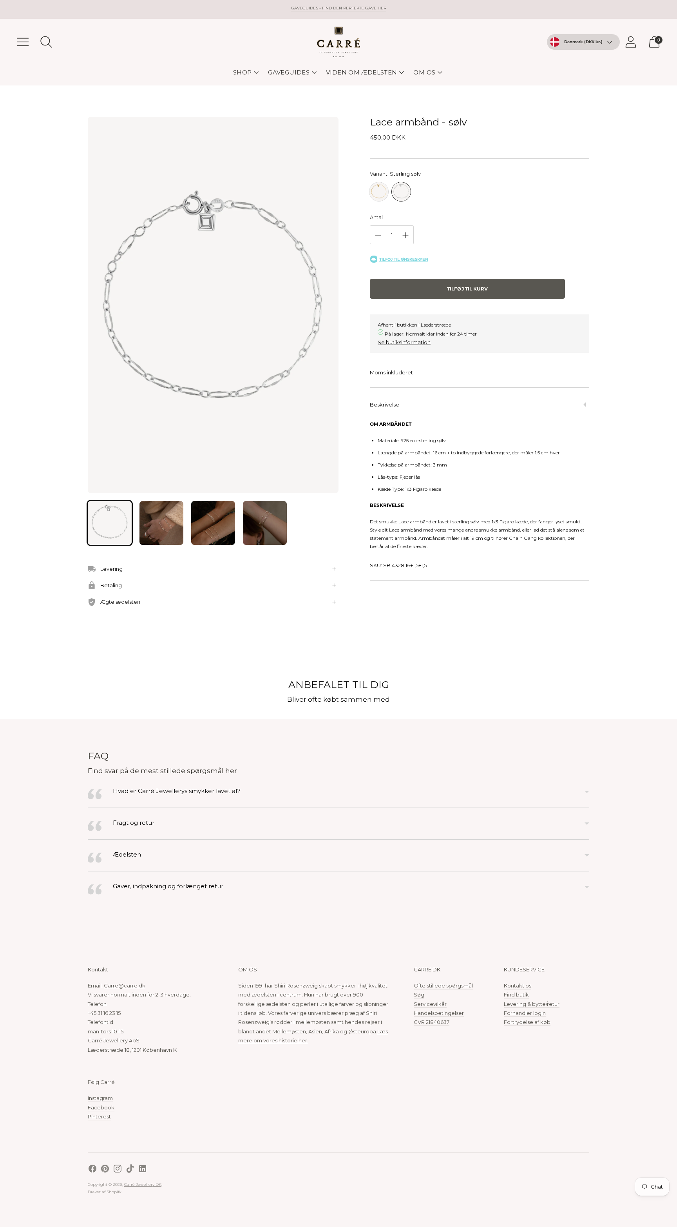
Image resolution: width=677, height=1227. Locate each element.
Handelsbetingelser (439, 1013)
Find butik (516, 994)
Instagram (100, 1098)
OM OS (424, 72)
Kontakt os (517, 985)
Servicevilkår (430, 1004)
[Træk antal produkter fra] (378, 235)
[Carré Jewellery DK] (338, 42)
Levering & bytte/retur (531, 1004)
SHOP (242, 72)
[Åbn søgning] (46, 42)
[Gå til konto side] (631, 42)
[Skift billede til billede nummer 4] (265, 523)
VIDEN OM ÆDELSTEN (361, 72)
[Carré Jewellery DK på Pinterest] (105, 1169)
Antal (376, 217)
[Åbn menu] (23, 42)
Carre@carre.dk (124, 985)
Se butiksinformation (404, 342)
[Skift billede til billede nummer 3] (213, 523)
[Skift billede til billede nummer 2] (161, 523)
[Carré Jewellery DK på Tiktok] (130, 1169)
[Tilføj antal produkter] (405, 235)
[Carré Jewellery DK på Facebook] (92, 1169)
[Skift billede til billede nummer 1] (110, 523)
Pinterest (99, 1116)
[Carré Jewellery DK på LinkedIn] (142, 1169)
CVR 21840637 (431, 1022)
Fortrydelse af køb (527, 1022)
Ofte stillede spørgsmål (443, 985)
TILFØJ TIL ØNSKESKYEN (403, 259)
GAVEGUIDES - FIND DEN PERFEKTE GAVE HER (338, 8)
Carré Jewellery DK (142, 1184)
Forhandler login (525, 1013)
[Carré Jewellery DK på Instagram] (117, 1169)
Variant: (395, 174)
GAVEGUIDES (289, 72)
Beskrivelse (384, 404)
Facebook (101, 1107)
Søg (419, 994)
